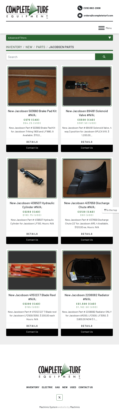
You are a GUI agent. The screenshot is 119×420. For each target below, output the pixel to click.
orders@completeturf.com (98, 15)
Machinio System (48, 406)
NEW (65, 387)
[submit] (104, 56)
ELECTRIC (47, 387)
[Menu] (101, 28)
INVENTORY (32, 387)
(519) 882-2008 (92, 7)
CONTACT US (86, 387)
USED (73, 387)
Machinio (75, 406)
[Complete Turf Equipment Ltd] (59, 370)
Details (32, 142)
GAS (57, 387)
